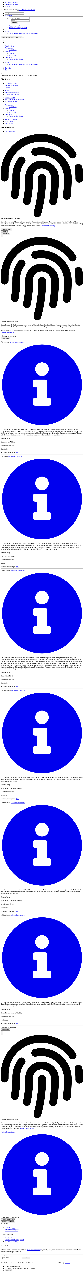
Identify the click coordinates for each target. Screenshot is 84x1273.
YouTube (6, 342)
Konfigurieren (5, 233)
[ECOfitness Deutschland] (26, 10)
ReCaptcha (6, 570)
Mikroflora (12, 55)
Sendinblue (7, 690)
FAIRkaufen (9, 123)
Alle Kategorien (11, 37)
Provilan (11, 53)
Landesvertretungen (11, 4)
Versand (67, 1263)
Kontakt (7, 6)
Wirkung (8, 52)
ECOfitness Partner (11, 2)
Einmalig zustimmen (8, 1219)
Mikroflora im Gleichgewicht (14, 99)
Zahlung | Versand (11, 120)
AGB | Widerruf (10, 121)
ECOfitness (12, 50)
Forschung (8, 57)
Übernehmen (5, 338)
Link (17, 452)
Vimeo (5, 456)
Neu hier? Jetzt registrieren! (18, 28)
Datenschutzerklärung (12, 94)
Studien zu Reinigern (16, 59)
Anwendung (9, 48)
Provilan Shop (9, 46)
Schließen (5, 231)
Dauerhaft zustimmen (8, 1221)
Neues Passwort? (14, 26)
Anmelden (14, 22)
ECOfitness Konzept (11, 101)
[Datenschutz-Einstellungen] (1, 1032)
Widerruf (8, 1270)
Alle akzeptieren (6, 229)
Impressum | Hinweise (12, 92)
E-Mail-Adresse (7, 1256)
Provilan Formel (10, 98)
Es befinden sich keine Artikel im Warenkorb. (23, 33)
